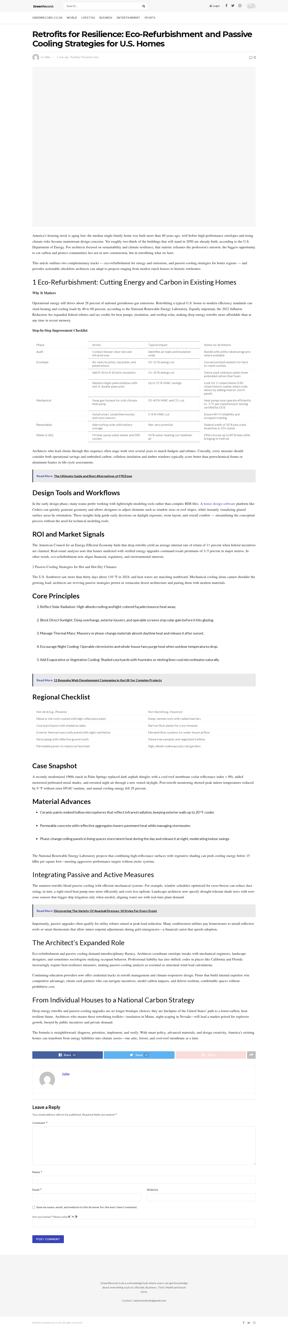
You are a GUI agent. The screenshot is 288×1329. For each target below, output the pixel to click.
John (47, 57)
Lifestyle (88, 17)
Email (37, 1190)
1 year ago (63, 57)
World (72, 17)
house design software (219, 503)
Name (37, 1172)
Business (106, 17)
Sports (150, 17)
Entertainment (128, 17)
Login (216, 5)
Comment (40, 1123)
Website (152, 1189)
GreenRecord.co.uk (47, 17)
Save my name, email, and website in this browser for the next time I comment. (86, 1207)
